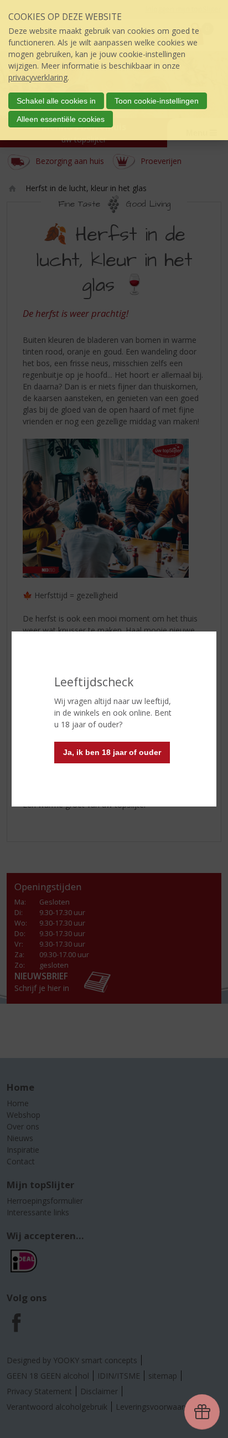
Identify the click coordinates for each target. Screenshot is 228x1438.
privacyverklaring (38, 77)
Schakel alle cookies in (56, 100)
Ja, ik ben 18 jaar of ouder (112, 752)
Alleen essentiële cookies (61, 119)
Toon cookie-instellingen (157, 100)
